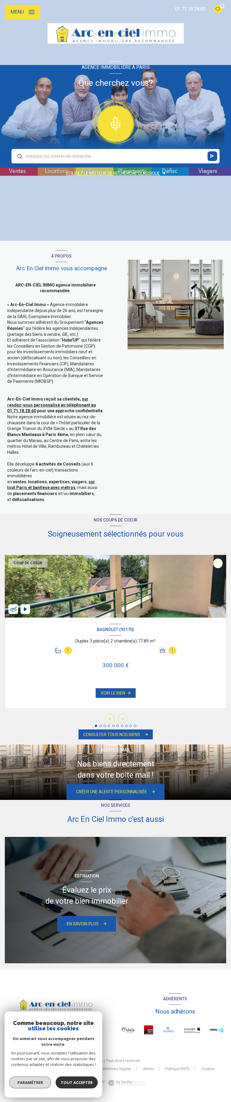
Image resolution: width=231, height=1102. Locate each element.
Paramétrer (30, 1082)
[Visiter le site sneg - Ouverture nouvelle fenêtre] (217, 1030)
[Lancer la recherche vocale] (115, 122)
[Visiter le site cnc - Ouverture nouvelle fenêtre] (192, 1030)
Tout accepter (77, 1082)
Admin (148, 1069)
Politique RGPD (177, 1069)
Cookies (208, 1069)
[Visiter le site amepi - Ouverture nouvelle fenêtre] (168, 1030)
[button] (123, 718)
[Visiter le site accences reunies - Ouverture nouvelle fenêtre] (148, 1029)
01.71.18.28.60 (190, 9)
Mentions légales (117, 1069)
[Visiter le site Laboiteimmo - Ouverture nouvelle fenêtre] (125, 1083)
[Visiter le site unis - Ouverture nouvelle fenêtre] (128, 1030)
